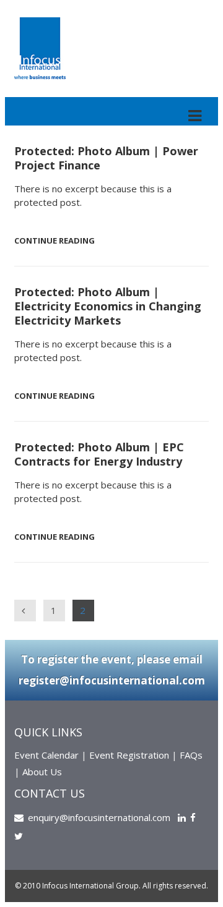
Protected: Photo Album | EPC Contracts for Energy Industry (99, 454)
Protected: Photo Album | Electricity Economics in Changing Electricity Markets (107, 306)
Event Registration (129, 755)
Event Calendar (46, 755)
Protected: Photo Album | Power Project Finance (106, 157)
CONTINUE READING (54, 240)
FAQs (191, 755)
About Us (42, 771)
